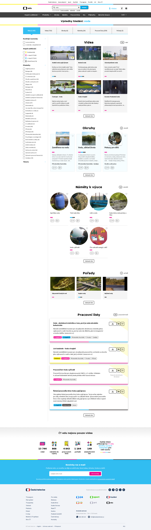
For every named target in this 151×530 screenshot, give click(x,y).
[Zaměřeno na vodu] (62, 152)
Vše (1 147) (31, 31)
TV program (83, 2)
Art (95, 2)
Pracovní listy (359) (101, 31)
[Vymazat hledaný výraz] (78, 7)
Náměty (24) (81, 31)
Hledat (84, 7)
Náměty (65, 15)
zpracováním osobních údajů (106, 479)
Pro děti (90, 2)
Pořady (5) (120, 31)
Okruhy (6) (64, 31)
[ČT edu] (27, 9)
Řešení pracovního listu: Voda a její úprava (69, 391)
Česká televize (52, 2)
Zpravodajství (62, 2)
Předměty (45, 15)
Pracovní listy (75, 15)
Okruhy (56, 15)
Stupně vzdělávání (31, 15)
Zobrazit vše (89, 116)
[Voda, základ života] (89, 152)
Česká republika (64, 10)
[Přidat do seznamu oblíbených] (72, 48)
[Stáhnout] (113, 324)
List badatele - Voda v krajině (64, 348)
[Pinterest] (126, 8)
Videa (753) (48, 31)
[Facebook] (122, 8)
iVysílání (75, 2)
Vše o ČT (100, 2)
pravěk (78, 10)
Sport (69, 2)
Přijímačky (91, 15)
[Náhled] (118, 324)
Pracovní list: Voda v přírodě (64, 370)
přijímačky (72, 10)
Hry (84, 15)
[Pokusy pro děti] (115, 152)
